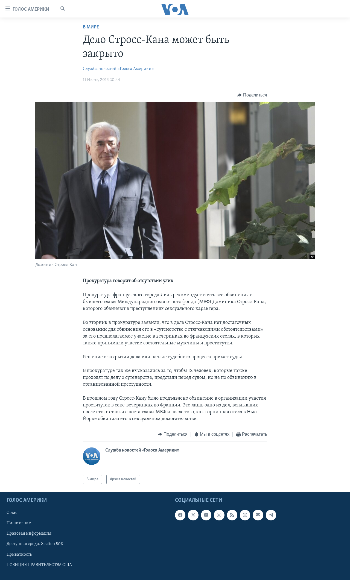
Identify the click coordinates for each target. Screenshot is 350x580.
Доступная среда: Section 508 (35, 544)
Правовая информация (29, 534)
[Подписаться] (258, 515)
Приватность (19, 554)
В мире (91, 27)
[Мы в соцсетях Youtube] (206, 515)
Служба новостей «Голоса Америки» (118, 69)
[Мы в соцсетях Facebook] (180, 515)
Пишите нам (19, 523)
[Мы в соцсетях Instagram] (219, 515)
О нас (12, 513)
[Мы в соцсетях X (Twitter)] (193, 515)
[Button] (252, 95)
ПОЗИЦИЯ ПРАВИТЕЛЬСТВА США (39, 565)
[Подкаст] (245, 515)
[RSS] (232, 515)
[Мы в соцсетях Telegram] (271, 515)
